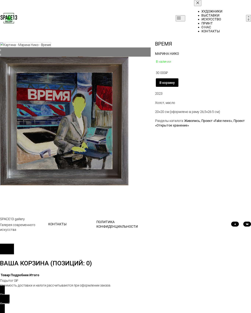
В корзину (167, 83)
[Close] (7, 249)
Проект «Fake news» (216, 121)
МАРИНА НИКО (167, 54)
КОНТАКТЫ (57, 224)
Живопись (192, 121)
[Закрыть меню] (197, 3)
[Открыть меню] (180, 18)
